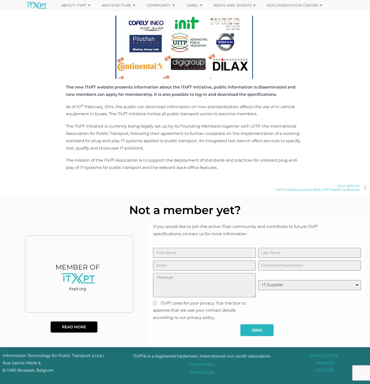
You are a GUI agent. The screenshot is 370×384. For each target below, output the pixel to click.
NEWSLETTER (324, 355)
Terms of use (201, 372)
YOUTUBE (324, 370)
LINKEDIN (324, 363)
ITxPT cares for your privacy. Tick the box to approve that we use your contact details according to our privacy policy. (199, 310)
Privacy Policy (201, 364)
